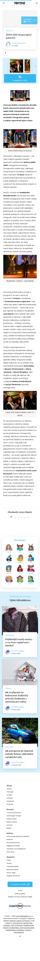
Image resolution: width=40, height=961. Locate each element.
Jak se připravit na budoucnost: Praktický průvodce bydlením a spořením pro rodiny (16, 697)
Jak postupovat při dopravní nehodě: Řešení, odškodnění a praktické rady (19, 754)
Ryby (9, 563)
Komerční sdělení (17, 651)
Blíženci (31, 584)
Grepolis (10, 804)
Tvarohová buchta (14, 813)
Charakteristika (12, 866)
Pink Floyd (10, 852)
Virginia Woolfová (13, 876)
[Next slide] (33, 66)
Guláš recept (12, 819)
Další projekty (20, 894)
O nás (20, 890)
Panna (9, 552)
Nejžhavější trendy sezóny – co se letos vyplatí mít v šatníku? (19, 642)
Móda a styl (9, 635)
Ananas (9, 825)
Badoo (9, 828)
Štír (31, 563)
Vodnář (9, 573)
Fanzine (6, 928)
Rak (20, 584)
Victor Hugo (11, 873)
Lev (9, 584)
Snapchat (10, 801)
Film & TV (9, 31)
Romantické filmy (13, 842)
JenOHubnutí (19, 932)
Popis (9, 860)
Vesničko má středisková (16, 849)
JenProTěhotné (17, 925)
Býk (20, 552)
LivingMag (20, 930)
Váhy (20, 573)
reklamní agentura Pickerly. (19, 921)
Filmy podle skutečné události (18, 836)
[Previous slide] (6, 66)
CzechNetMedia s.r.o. (24, 916)
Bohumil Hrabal (12, 869)
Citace (9, 789)
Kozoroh (31, 552)
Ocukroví (27, 930)
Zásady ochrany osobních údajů (20, 897)
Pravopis (10, 792)
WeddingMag (11, 930)
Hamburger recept (14, 816)
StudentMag (14, 928)
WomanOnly (18, 923)
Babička (10, 839)
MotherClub (27, 923)
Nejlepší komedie (13, 846)
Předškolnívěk (28, 925)
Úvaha (9, 863)
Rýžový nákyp (12, 822)
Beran (31, 573)
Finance (8, 688)
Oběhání (6, 925)
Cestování (9, 747)
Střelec (20, 563)
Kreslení (10, 798)
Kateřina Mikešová (18, 43)
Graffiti (9, 795)
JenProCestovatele (26, 928)
